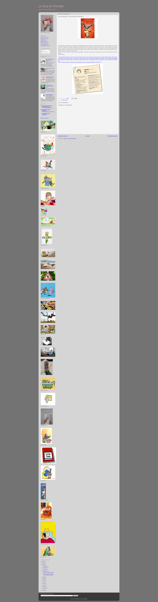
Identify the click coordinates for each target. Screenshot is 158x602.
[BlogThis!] (73, 98)
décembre (45, 566)
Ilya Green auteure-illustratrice (46, 114)
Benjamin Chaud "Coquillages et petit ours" (50, 86)
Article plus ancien (112, 136)
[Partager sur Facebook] (75, 98)
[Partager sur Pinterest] (76, 98)
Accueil (87, 136)
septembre (45, 570)
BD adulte (43, 39)
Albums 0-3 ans (44, 38)
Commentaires (45, 52)
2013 (43, 564)
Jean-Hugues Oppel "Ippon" (48, 572)
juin (44, 580)
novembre (45, 567)
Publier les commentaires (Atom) (70, 138)
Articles (43, 50)
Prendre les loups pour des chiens (48, 111)
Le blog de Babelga (51, 6)
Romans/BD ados (44, 45)
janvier (44, 588)
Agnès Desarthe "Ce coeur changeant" (50, 95)
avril (44, 583)
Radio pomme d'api (44, 118)
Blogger (85, 598)
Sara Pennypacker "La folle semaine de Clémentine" (48, 574)
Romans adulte (44, 42)
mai (44, 581)
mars (44, 585)
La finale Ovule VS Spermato (47, 107)
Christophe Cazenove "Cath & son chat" (50, 77)
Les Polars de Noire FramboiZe (46, 110)
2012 (43, 590)
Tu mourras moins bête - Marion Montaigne (47, 106)
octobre (44, 569)
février (44, 586)
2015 (43, 561)
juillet (44, 578)
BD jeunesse (43, 41)
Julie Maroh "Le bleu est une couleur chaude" (50, 60)
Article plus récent (62, 136)
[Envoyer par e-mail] (72, 98)
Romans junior (64, 100)
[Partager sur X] (74, 98)
